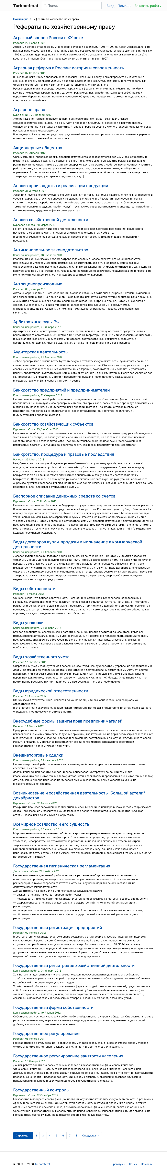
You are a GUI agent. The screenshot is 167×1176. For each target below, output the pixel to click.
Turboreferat (42, 1164)
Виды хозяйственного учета (41, 656)
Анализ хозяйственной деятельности (50, 219)
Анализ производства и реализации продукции (60, 185)
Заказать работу (148, 6)
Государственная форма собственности (53, 1007)
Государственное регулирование (46, 1033)
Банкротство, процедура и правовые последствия (63, 454)
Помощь (124, 6)
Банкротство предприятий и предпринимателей (61, 390)
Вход (110, 6)
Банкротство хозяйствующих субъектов (53, 424)
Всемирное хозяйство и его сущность (51, 824)
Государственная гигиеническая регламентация (61, 866)
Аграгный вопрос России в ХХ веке (48, 37)
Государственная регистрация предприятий (57, 927)
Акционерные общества (37, 147)
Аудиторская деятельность (40, 352)
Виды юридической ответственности (50, 690)
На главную (20, 19)
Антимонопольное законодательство (50, 249)
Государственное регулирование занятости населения (68, 1056)
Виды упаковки (28, 622)
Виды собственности (34, 588)
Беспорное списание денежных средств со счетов (64, 496)
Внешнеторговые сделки (38, 755)
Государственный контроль (41, 1090)
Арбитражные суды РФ (36, 321)
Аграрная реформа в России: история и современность (68, 67)
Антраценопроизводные (37, 283)
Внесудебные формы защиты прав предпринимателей (67, 721)
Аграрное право (29, 109)
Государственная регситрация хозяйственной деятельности (74, 965)
